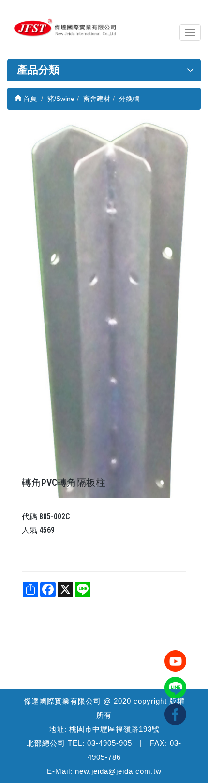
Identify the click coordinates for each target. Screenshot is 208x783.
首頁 (29, 98)
